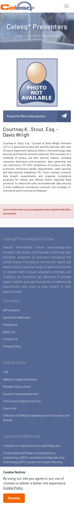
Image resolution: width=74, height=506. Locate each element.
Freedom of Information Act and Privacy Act (32, 445)
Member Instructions (17, 386)
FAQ (5, 372)
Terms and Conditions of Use (22, 401)
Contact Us (10, 339)
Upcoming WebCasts (16, 317)
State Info (9, 408)
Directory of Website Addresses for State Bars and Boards (36, 417)
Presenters (10, 324)
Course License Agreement (20, 394)
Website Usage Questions (20, 379)
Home (18, 36)
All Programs (11, 310)
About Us (9, 332)
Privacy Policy (12, 346)
